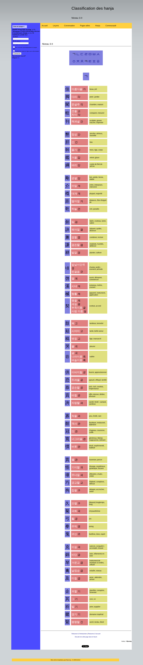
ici (18, 58)
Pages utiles (85, 26)
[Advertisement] (25, 94)
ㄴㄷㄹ (82, 54)
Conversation (69, 26)
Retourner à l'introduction (79, 634)
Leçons (56, 26)
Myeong (68, 660)
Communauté (111, 26)
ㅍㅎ (96, 61)
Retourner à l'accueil (94, 634)
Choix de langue (18, 26)
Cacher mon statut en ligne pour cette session (27, 51)
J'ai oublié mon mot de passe (20, 45)
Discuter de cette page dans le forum (86, 637)
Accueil (44, 26)
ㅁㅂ (92, 54)
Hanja (98, 26)
